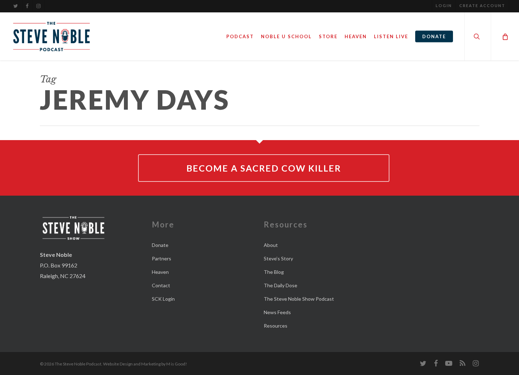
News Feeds (277, 312)
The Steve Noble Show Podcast (299, 299)
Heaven (160, 272)
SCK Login (163, 299)
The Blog (274, 272)
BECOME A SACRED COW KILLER (263, 168)
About (271, 245)
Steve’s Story (278, 258)
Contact (161, 285)
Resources (275, 326)
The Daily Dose (280, 285)
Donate (160, 245)
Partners (161, 258)
